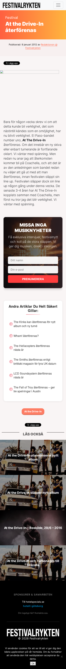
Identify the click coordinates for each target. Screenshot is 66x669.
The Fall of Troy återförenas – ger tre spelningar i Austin (34, 389)
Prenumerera (33, 279)
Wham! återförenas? (26, 336)
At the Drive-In (33, 411)
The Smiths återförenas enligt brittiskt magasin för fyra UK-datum (35, 361)
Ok (33, 663)
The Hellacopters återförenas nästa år (32, 348)
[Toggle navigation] (58, 5)
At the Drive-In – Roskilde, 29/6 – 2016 (33, 528)
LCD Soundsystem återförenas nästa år (33, 375)
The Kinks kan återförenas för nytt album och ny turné (34, 324)
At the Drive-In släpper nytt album (33, 492)
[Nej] (61, 656)
